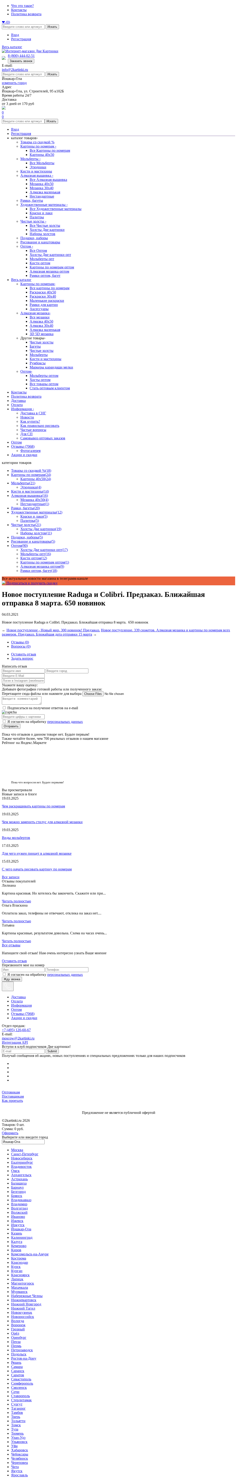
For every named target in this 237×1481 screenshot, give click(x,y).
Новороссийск (22, 1317)
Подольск (18, 1354)
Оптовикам (11, 1092)
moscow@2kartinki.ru (18, 1038)
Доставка (18, 401)
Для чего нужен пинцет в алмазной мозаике (37, 853)
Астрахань (19, 1179)
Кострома (18, 1258)
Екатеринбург (22, 1162)
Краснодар (19, 1262)
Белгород (18, 1192)
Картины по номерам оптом (52, 267)
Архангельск (21, 1175)
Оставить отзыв (23, 654)
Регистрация (21, 39)
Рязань (16, 1362)
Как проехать (12, 1101)
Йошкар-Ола (21, 1229)
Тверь (15, 1417)
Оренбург (18, 1337)
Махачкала (19, 1287)
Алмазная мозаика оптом (49, 271)
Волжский (19, 1212)
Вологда (17, 1321)
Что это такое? (22, 6)
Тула (14, 1429)
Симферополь (22, 1383)
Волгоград (19, 1208)
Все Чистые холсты (45, 225)
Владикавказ (21, 1200)
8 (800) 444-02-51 (21, 56)
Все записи (10, 877)
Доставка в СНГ (33, 413)
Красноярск (20, 1275)
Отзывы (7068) (22, 446)
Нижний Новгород (26, 1304)
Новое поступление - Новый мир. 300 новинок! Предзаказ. (53, 630)
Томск (16, 1425)
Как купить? (30, 421)
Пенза (16, 1342)
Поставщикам (13, 1096)
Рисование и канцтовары (40, 242)
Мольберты (30, 159)
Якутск (16, 1471)
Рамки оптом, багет (45, 275)
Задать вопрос (22, 658)
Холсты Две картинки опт (50, 255)
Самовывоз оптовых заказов (42, 438)
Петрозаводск (22, 1350)
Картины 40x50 (42, 155)
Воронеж (18, 1325)
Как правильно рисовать (39, 426)
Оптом (26, 246)
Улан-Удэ (18, 1438)
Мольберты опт (42, 259)
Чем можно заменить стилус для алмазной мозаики (42, 822)
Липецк (17, 1279)
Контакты (19, 10)
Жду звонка (12, 979)
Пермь (16, 1346)
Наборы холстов (42, 234)
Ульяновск (19, 1442)
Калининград (21, 1237)
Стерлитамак (21, 1400)
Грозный (18, 1329)
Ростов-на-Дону (23, 1358)
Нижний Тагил (23, 1308)
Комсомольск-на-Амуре (30, 1254)
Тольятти (18, 1421)
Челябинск (19, 1458)
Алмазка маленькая (45, 192)
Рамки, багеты (31, 200)
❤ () (6, 22)
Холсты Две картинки (47, 230)
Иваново (18, 1217)
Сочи (15, 1392)
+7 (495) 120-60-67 (16, 1030)
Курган (16, 1271)
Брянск (16, 1196)
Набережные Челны (27, 1296)
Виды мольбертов (16, 838)
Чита (15, 1467)
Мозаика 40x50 (41, 184)
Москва (17, 1150)
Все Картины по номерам (50, 150)
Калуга (16, 1242)
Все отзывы (11, 945)
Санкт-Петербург (24, 1154)
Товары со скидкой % (37, 142)
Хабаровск (19, 1450)
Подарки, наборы (34, 238)
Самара (17, 1367)
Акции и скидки (24, 455)
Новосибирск (21, 1158)
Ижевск (17, 1221)
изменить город (14, 83)
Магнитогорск (22, 1283)
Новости (27, 417)
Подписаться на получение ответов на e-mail (42, 708)
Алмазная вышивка (36, 175)
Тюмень (17, 1433)
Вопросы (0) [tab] (21, 646)
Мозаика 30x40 (41, 188)
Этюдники (38, 167)
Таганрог (18, 1408)
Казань (16, 1233)
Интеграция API (15, 1042)
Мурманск (19, 1292)
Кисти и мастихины (36, 171)
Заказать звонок (21, 61)
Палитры (37, 217)
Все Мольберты (42, 163)
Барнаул (17, 1187)
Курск (16, 1267)
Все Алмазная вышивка (48, 180)
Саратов (17, 1375)
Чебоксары (19, 1454)
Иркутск (18, 1225)
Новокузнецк (21, 1312)
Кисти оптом (40, 263)
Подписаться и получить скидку (32, 583)
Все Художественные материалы (55, 209)
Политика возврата (26, 14)
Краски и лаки (41, 213)
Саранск (17, 1371)
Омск (15, 1171)
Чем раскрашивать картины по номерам (33, 806)
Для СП (26, 434)
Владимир (19, 1204)
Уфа (14, 1446)
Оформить (10, 1133)
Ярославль (19, 1475)
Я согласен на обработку (45, 722)
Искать (52, 26)
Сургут (16, 1404)
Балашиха (19, 1183)
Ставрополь (20, 1396)
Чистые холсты (33, 221)
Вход (15, 35)
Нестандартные (42, 196)
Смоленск (19, 1388)
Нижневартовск (23, 1300)
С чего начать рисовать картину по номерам (37, 869)
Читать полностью (16, 901)
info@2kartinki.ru (15, 70)
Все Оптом (38, 250)
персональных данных (65, 722)
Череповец (19, 1463)
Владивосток (21, 1167)
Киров (16, 1250)
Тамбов (17, 1413)
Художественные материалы (44, 205)
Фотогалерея (30, 451)
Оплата (17, 405)
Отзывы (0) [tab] (20, 642)
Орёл (15, 1333)
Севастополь (21, 1379)
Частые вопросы (33, 430)
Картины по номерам (38, 146)
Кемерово (18, 1246)
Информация (22, 409)
